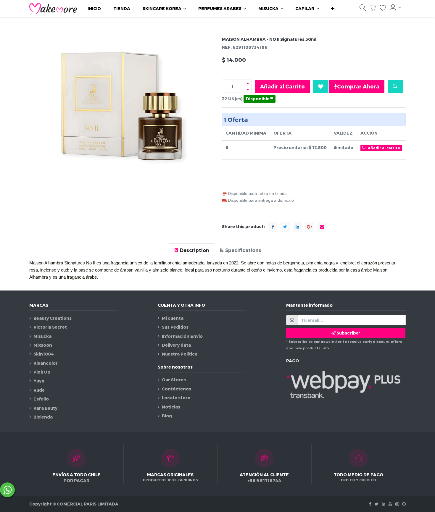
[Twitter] (376, 503)
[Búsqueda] (363, 9)
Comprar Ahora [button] (358, 86)
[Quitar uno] (247, 89)
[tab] (191, 250)
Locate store (176, 397)
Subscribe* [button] (348, 332)
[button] (333, 8)
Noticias (171, 406)
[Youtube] (390, 503)
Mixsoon (42, 345)
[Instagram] (397, 503)
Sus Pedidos (175, 327)
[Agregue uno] (247, 83)
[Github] (404, 503)
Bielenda (43, 416)
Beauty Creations (52, 318)
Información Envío (182, 336)
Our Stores (174, 379)
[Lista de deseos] (383, 9)
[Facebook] (370, 503)
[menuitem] (94, 8)
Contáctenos (176, 388)
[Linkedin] (383, 503)
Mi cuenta (172, 318)
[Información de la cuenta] (395, 7)
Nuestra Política (179, 353)
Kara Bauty (45, 408)
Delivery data (176, 345)
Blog (167, 415)
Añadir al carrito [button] (383, 148)
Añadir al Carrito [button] (282, 86)
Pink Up (41, 371)
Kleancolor (45, 363)
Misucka (42, 336)
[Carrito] (373, 9)
